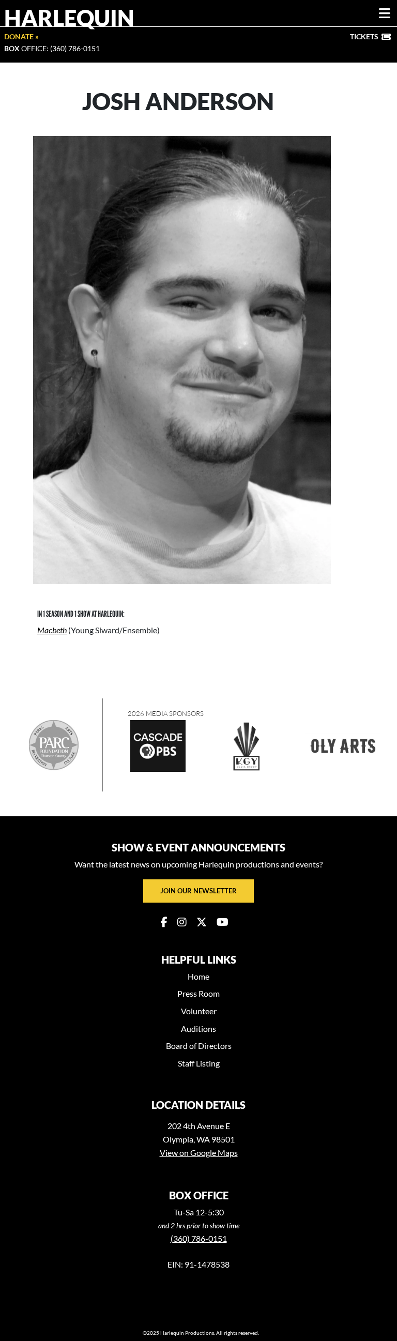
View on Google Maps (199, 1152)
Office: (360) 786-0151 (52, 48)
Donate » (21, 36)
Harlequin (69, 17)
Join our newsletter (198, 891)
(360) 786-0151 (199, 1238)
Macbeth (52, 630)
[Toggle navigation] (384, 13)
